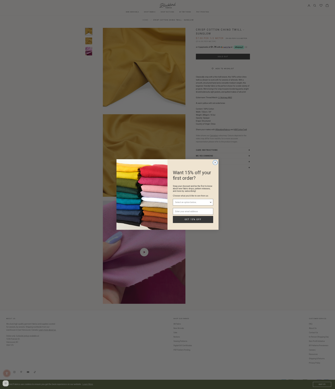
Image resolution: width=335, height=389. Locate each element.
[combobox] (192, 202)
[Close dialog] (215, 162)
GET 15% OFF (193, 219)
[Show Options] (210, 202)
